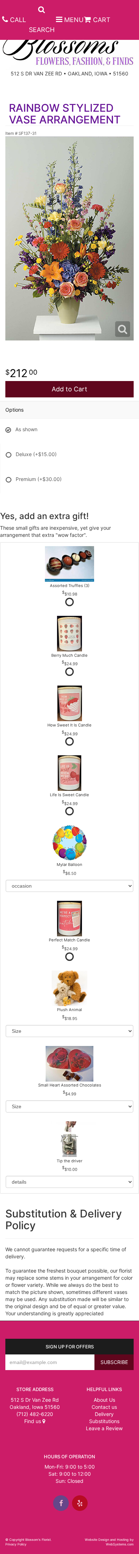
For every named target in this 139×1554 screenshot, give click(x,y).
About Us (104, 1400)
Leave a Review (104, 1428)
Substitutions (104, 1421)
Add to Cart (69, 389)
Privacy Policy (15, 1544)
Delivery (104, 1414)
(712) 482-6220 (34, 1414)
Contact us (104, 1407)
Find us (33, 1421)
